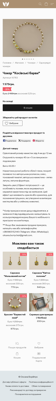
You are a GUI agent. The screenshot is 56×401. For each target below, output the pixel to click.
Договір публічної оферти (14, 382)
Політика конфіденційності (41, 382)
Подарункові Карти (39, 359)
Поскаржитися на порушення (28, 394)
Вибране (38, 347)
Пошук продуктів (17, 347)
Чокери (31, 62)
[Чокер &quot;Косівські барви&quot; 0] (28, 38)
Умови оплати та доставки (17, 386)
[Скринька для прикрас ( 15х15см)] (41, 302)
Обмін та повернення (41, 386)
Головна (7, 62)
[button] (6, 4)
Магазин (19, 62)
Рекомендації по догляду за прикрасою (28, 390)
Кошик (17, 357)
